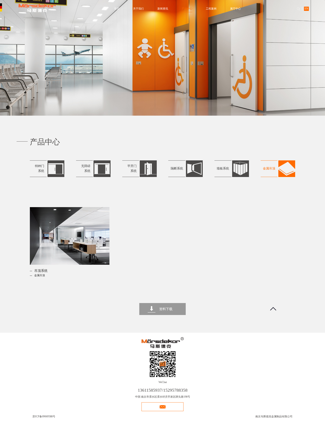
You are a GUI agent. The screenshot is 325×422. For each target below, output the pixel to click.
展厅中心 (235, 8)
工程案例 (211, 8)
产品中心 (187, 8)
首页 (116, 8)
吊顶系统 (41, 270)
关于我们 (138, 8)
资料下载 (165, 309)
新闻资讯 (162, 8)
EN (306, 8)
